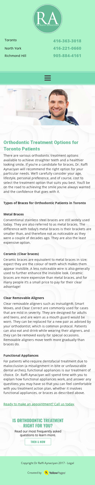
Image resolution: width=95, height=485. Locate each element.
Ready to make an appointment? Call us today (38, 404)
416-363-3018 (67, 41)
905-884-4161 (67, 55)
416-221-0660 (67, 48)
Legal (70, 463)
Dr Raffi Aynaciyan (46, 463)
